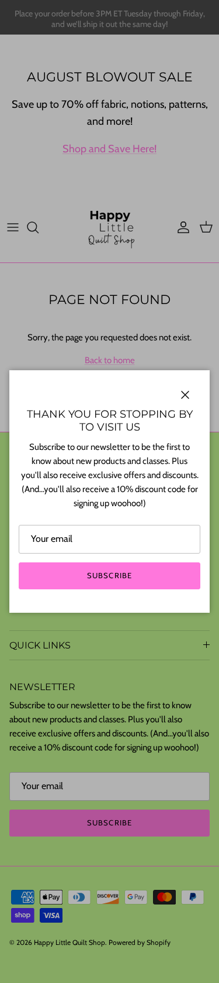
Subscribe (109, 575)
